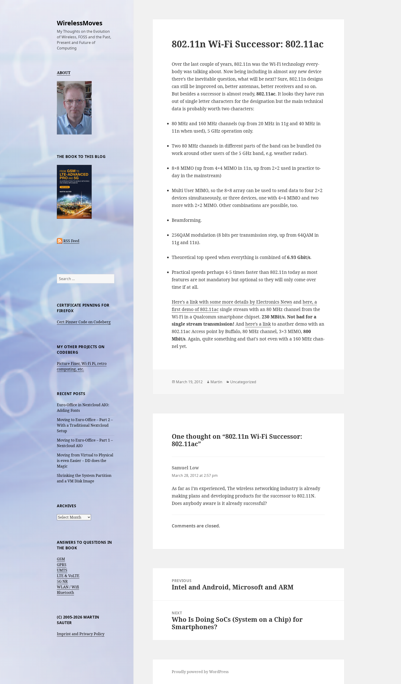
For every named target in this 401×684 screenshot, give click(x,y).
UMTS (62, 570)
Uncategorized (243, 381)
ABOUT (63, 72)
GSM (61, 559)
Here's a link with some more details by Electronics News (232, 302)
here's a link (258, 324)
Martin (216, 381)
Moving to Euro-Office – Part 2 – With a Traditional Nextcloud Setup (85, 425)
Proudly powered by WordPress (200, 671)
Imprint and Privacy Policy (80, 633)
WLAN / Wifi (68, 586)
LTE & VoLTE (68, 575)
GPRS (61, 564)
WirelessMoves (79, 23)
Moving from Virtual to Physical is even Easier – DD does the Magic (85, 460)
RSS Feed (71, 240)
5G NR (62, 581)
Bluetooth (65, 592)
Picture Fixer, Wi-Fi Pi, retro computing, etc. (82, 366)
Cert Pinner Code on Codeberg (84, 321)
